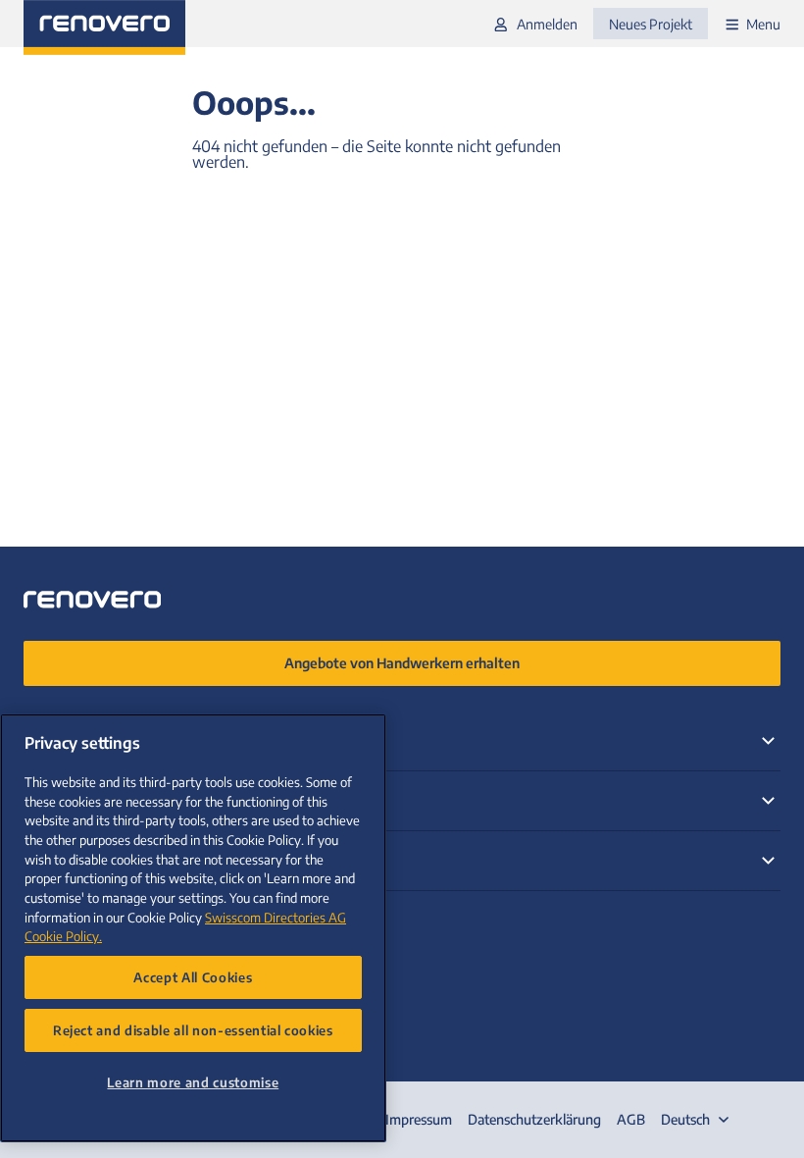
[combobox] (697, 1119)
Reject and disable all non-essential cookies (193, 1030)
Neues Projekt (650, 24)
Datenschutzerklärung (534, 1119)
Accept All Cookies (192, 977)
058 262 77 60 (76, 922)
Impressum (418, 1119)
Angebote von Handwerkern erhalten (402, 663)
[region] (193, 927)
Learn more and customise (192, 1082)
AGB (631, 1119)
